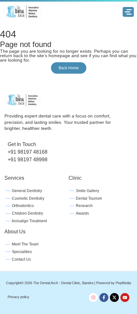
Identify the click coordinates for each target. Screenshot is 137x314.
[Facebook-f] (103, 297)
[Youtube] (124, 297)
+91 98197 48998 (27, 159)
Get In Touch (22, 144)
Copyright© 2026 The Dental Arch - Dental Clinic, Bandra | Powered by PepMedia (68, 283)
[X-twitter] (114, 297)
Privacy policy (18, 297)
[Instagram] (93, 297)
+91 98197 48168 (27, 152)
